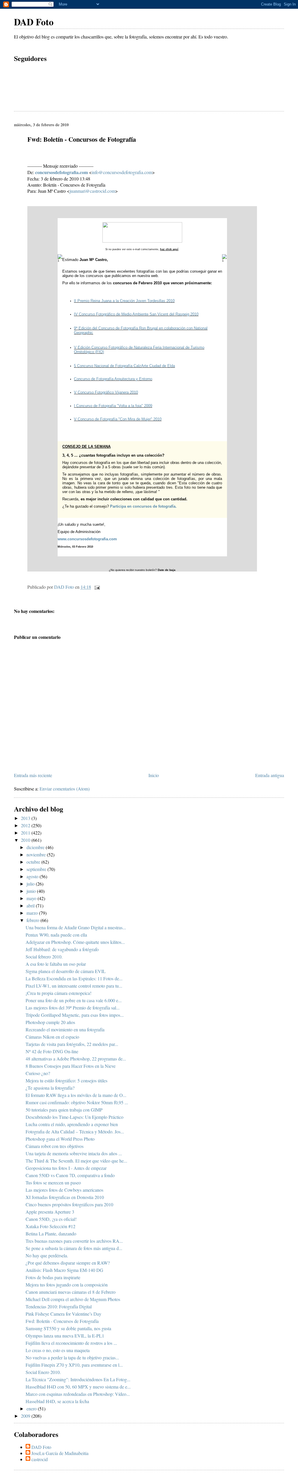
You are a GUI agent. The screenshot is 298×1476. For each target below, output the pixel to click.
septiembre (36, 869)
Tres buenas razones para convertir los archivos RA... (74, 1241)
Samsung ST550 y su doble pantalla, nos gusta (68, 1328)
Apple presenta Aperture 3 (50, 1212)
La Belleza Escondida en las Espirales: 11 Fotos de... (74, 978)
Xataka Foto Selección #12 (50, 1226)
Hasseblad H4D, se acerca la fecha (57, 1401)
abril (31, 905)
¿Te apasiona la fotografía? (50, 1088)
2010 (26, 840)
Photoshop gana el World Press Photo (60, 1139)
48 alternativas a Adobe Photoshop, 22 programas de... (76, 1059)
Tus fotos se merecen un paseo (53, 1182)
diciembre (36, 847)
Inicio (153, 775)
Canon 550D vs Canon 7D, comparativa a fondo (70, 1175)
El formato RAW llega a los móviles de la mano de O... (76, 1095)
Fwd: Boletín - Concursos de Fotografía (62, 1321)
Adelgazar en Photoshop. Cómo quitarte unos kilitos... (75, 942)
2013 (26, 818)
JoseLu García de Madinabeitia (59, 1453)
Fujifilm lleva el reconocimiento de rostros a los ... (71, 1343)
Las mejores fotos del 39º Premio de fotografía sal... (73, 1008)
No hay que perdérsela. (47, 1255)
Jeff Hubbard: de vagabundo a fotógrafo (62, 949)
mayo (32, 898)
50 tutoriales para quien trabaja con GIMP (64, 1110)
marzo (32, 913)
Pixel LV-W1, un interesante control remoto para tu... (74, 986)
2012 (26, 825)
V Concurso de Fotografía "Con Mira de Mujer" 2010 (118, 419)
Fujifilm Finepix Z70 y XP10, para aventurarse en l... (74, 1365)
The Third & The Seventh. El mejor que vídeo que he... (76, 1161)
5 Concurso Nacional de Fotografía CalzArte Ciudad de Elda (124, 366)
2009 (26, 1416)
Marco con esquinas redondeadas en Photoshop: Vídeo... (78, 1394)
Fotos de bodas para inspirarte (53, 1277)
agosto (33, 876)
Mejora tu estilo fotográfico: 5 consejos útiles (66, 1080)
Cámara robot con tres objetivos (55, 1146)
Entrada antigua (269, 775)
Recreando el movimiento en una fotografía (65, 1029)
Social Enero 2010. (43, 1372)
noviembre (36, 854)
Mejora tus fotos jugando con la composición (67, 1285)
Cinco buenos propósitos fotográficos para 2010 (69, 1204)
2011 (26, 833)
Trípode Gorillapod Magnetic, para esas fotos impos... (75, 1015)
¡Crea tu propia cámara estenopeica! (58, 993)
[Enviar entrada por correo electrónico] (96, 587)
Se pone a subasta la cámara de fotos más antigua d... (74, 1248)
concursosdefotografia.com (61, 172)
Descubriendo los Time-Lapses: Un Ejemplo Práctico (74, 1117)
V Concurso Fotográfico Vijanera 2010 (106, 392)
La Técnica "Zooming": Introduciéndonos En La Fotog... (78, 1379)
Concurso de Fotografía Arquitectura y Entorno (113, 379)
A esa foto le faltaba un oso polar (56, 964)
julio (31, 884)
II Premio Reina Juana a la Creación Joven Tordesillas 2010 (124, 301)
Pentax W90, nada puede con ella (56, 935)
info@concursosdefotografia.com (122, 172)
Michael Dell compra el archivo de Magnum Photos (73, 1299)
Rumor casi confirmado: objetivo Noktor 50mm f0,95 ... (77, 1102)
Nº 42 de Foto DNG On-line (52, 1051)
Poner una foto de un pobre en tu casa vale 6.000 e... (74, 1000)
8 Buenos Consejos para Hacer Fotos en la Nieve (71, 1066)
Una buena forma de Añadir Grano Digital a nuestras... (76, 927)
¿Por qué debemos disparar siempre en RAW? (68, 1263)
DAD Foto (34, 22)
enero (32, 1408)
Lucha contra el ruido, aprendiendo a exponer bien (72, 1124)
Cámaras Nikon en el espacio (52, 1037)
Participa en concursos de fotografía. (143, 506)
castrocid (39, 1459)
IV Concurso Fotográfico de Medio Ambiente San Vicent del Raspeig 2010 (136, 314)
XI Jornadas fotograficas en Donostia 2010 (65, 1197)
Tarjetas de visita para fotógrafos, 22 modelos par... (72, 1044)
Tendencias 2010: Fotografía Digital (59, 1306)
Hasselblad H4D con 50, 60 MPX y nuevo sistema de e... (78, 1387)
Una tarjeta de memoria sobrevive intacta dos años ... (74, 1153)
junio (31, 891)
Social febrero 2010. (44, 956)
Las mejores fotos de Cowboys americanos (64, 1190)
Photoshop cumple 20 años (50, 1022)
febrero (33, 920)
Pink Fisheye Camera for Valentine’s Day (63, 1314)
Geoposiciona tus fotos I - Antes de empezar (66, 1168)
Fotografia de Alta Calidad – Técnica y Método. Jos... (75, 1131)
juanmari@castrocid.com (92, 191)
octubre (33, 862)
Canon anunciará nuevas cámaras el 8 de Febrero (71, 1292)
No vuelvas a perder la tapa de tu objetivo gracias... (72, 1357)
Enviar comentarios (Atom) (65, 789)
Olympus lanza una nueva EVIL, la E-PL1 (65, 1336)
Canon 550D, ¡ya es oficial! (51, 1219)
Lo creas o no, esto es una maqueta (58, 1350)
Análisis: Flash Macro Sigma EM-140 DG (64, 1270)
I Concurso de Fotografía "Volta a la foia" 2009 (113, 406)
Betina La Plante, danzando (51, 1233)
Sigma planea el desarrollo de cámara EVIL (66, 971)
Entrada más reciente (33, 775)
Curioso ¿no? (38, 1073)
